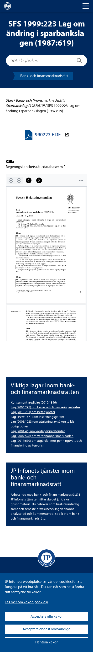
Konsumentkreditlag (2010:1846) (34, 402)
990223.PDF (48, 135)
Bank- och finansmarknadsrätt (44, 76)
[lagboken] (7, 6)
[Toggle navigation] (85, 6)
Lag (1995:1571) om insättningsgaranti (38, 417)
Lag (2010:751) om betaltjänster (33, 412)
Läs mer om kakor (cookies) (26, 602)
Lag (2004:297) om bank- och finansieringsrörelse (45, 407)
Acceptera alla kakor (47, 616)
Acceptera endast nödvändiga (46, 629)
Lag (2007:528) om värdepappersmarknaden (42, 436)
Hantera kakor (46, 642)
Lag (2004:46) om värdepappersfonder (38, 431)
